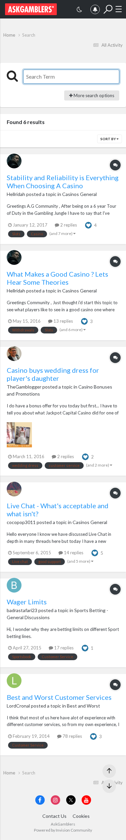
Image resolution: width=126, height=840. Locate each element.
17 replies (63, 647)
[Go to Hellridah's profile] (14, 161)
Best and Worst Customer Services (59, 697)
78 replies (71, 736)
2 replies (68, 225)
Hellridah (16, 194)
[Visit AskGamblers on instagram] (55, 800)
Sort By (108, 139)
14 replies (73, 552)
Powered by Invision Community (63, 830)
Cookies (81, 816)
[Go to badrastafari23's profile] (14, 585)
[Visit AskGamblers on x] (71, 800)
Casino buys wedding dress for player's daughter (53, 374)
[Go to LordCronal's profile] (14, 680)
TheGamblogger (24, 387)
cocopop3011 (21, 522)
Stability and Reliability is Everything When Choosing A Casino (63, 181)
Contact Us (54, 816)
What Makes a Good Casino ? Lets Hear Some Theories (57, 278)
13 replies (62, 321)
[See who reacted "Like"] (88, 224)
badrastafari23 (22, 610)
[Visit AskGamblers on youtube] (86, 800)
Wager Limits (27, 602)
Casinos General (79, 194)
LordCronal (18, 706)
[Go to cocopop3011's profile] (14, 489)
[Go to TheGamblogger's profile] (14, 353)
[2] (79, 10)
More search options (93, 95)
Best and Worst (83, 706)
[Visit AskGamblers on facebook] (40, 800)
